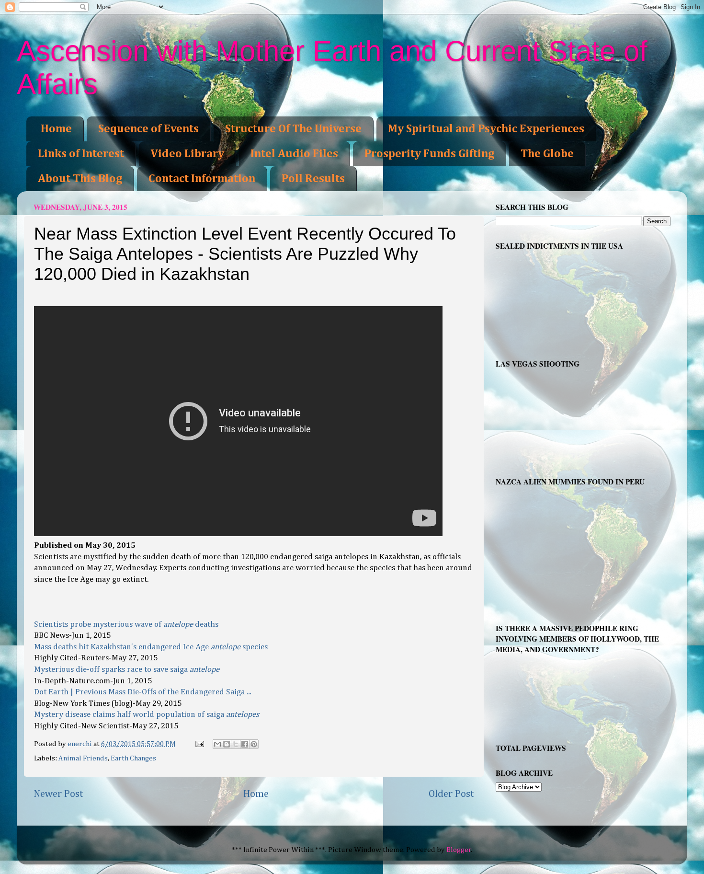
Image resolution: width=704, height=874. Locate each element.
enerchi (80, 744)
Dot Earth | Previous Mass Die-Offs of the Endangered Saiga (142, 692)
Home (56, 129)
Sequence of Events (148, 129)
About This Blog (80, 178)
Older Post (451, 794)
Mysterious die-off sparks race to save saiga (126, 670)
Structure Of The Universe (293, 129)
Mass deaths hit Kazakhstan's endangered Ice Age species (151, 647)
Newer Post (58, 794)
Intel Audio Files (294, 154)
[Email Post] (199, 744)
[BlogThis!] (226, 744)
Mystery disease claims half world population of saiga (146, 715)
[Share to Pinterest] (254, 744)
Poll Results (313, 178)
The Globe (547, 154)
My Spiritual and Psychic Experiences (486, 129)
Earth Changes (133, 758)
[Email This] (217, 744)
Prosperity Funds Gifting (429, 154)
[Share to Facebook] (245, 744)
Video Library (187, 154)
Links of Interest (81, 154)
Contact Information (201, 178)
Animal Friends (83, 758)
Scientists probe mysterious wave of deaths (126, 625)
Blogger (458, 849)
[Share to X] (235, 744)
